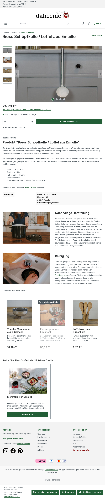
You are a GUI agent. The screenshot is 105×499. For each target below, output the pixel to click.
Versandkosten (51, 470)
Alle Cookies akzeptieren (90, 492)
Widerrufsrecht (79, 447)
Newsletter (42, 443)
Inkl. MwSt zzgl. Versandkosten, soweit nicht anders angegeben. (27, 110)
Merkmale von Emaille (19, 396)
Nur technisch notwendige (45, 492)
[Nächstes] (100, 74)
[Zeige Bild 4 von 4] (64, 99)
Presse (40, 447)
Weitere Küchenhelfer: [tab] (14, 290)
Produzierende (44, 437)
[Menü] (6, 23)
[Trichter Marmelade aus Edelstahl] (19, 313)
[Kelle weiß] (58, 74)
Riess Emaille (97, 35)
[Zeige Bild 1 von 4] (53, 99)
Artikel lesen (28, 414)
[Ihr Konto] (84, 23)
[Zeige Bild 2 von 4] (57, 99)
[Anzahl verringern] (5, 121)
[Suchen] (67, 23)
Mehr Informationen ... (12, 497)
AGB (74, 443)
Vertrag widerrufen (81, 450)
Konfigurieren (68, 492)
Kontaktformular (23, 443)
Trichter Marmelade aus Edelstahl (18, 330)
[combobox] (41, 23)
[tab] (9, 138)
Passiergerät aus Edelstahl (49, 330)
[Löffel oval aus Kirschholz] (85, 313)
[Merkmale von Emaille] (27, 381)
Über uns (41, 434)
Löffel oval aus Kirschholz (81, 330)
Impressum (77, 434)
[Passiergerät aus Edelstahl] (52, 313)
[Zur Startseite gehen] (52, 14)
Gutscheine (42, 440)
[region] (52, 74)
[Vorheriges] (17, 74)
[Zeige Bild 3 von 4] (60, 99)
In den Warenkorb (69, 121)
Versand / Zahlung (80, 437)
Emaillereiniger (61, 275)
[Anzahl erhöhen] (32, 121)
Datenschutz (78, 440)
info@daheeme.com (13, 438)
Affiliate (41, 450)
